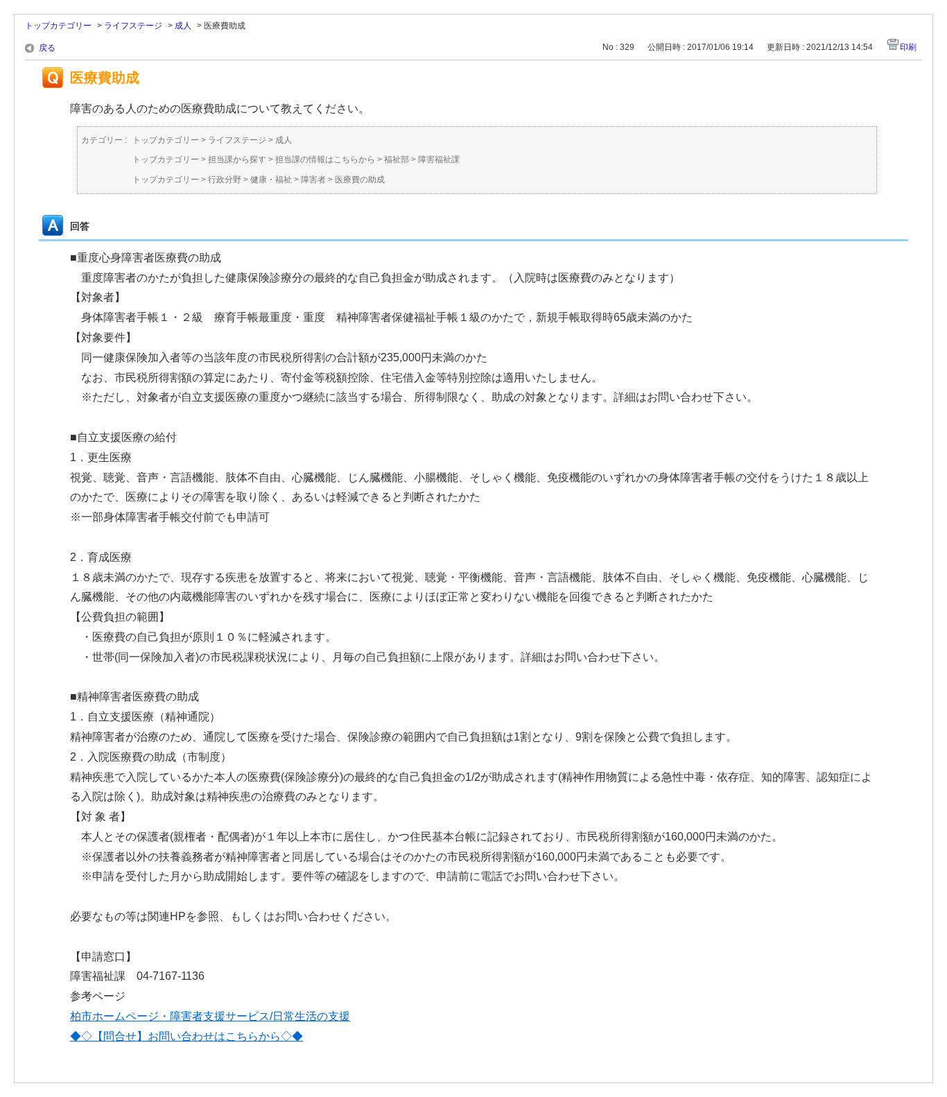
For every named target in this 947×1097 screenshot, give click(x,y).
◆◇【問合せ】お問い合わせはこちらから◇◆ (186, 1036)
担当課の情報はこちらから (325, 159)
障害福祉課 (439, 159)
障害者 (313, 179)
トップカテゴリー (58, 26)
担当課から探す (237, 159)
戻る (47, 48)
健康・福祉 (271, 179)
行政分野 (224, 179)
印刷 (908, 47)
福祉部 (396, 159)
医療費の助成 (360, 179)
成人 (183, 26)
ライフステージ (133, 26)
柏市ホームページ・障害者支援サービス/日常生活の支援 (210, 1016)
